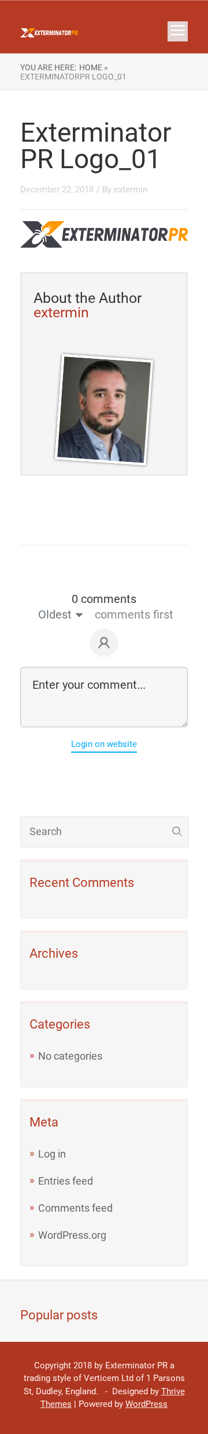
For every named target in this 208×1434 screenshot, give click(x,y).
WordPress (146, 1404)
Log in (52, 1154)
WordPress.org (72, 1235)
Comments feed (75, 1208)
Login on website (104, 744)
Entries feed (65, 1181)
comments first (134, 614)
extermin (130, 189)
